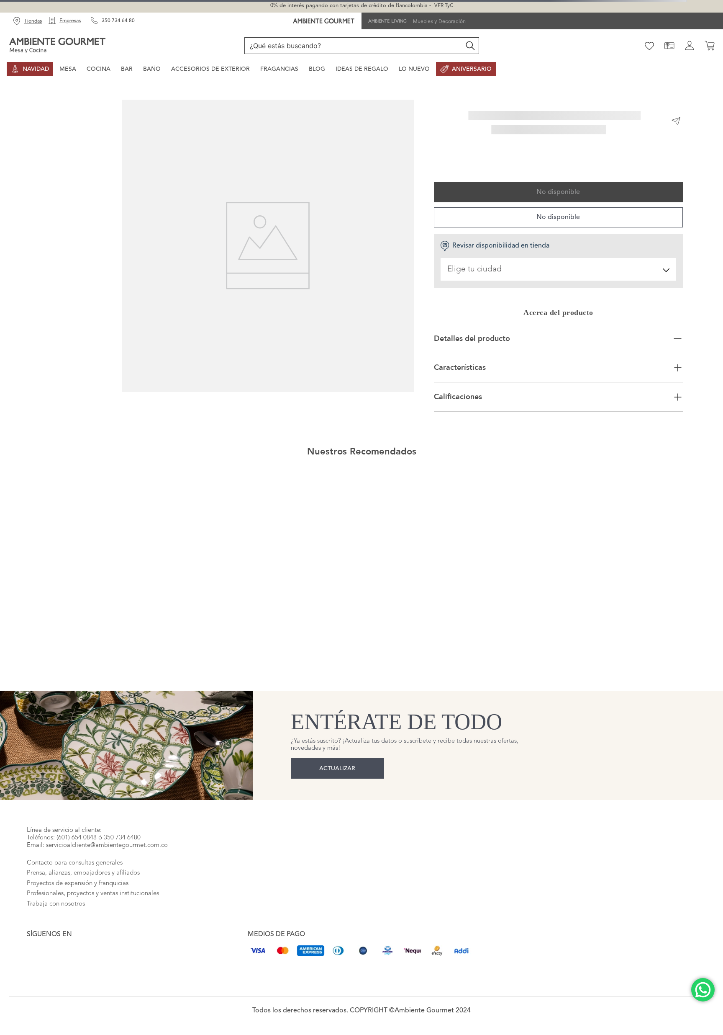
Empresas (70, 20)
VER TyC (443, 5)
